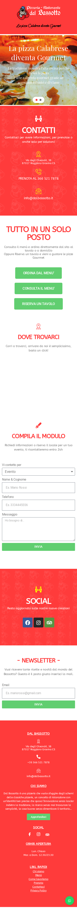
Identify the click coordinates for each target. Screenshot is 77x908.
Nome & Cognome (14, 479)
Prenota (38, 882)
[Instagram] (38, 622)
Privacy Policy (38, 890)
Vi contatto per (11, 465)
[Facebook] (28, 622)
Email (5, 685)
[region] (38, 70)
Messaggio (9, 514)
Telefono (8, 497)
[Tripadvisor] (49, 622)
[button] (37, 100)
